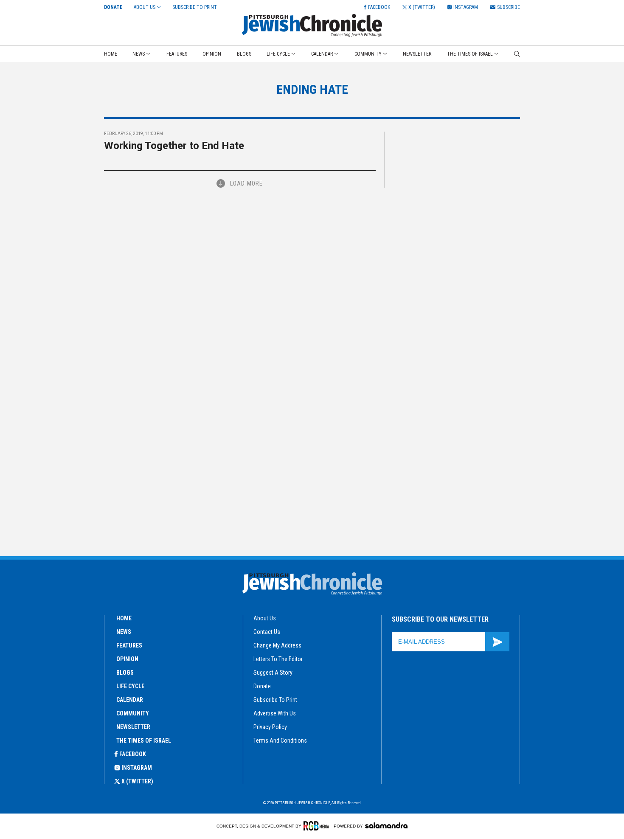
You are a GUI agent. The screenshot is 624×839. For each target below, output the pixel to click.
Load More (246, 183)
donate (262, 686)
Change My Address (277, 645)
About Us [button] (144, 7)
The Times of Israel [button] (470, 54)
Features (176, 54)
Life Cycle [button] (278, 54)
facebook (132, 754)
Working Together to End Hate (174, 146)
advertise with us (274, 713)
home (124, 618)
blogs (125, 672)
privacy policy (270, 727)
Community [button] (368, 54)
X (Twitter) (137, 781)
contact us (266, 631)
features (129, 645)
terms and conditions (280, 740)
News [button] (138, 54)
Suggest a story (272, 672)
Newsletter (417, 54)
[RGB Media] (318, 826)
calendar (129, 699)
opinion (127, 659)
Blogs (244, 54)
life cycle (130, 686)
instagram (136, 767)
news (123, 631)
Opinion (211, 54)
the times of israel (143, 740)
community (132, 713)
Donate (113, 7)
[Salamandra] (386, 825)
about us (264, 618)
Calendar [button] (322, 54)
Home (110, 54)
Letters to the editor (278, 659)
